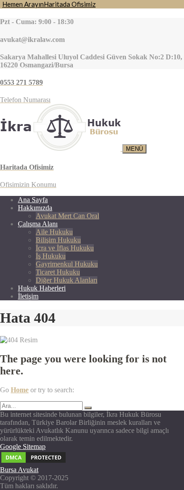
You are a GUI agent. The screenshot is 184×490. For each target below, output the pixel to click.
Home (20, 390)
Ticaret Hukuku (58, 272)
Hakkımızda (35, 208)
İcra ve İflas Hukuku (65, 248)
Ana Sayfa (33, 199)
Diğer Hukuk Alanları (66, 280)
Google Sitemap (23, 446)
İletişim (28, 296)
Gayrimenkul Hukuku (67, 264)
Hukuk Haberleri (42, 288)
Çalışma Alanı (38, 224)
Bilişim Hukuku (58, 240)
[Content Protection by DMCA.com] (33, 461)
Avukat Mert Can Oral (67, 216)
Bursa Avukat (19, 469)
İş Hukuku (51, 256)
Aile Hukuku (54, 232)
